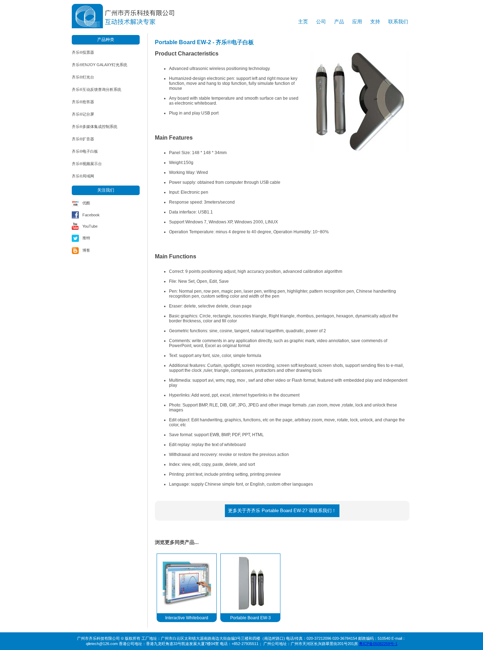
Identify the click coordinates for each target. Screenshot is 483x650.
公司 (321, 21)
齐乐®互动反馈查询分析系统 (96, 89)
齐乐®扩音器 (83, 139)
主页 (303, 21)
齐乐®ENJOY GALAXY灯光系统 (99, 65)
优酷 (86, 203)
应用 (357, 21)
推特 (86, 238)
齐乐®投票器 (83, 52)
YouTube (90, 226)
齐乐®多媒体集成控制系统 (94, 126)
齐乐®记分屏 (83, 114)
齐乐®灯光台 (83, 77)
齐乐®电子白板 (85, 151)
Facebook (91, 215)
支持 (375, 21)
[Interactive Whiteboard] (187, 584)
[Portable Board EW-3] (250, 584)
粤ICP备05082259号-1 (378, 644)
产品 (339, 21)
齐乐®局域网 (83, 176)
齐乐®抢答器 (83, 102)
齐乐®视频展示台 (87, 164)
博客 (86, 250)
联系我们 (398, 21)
